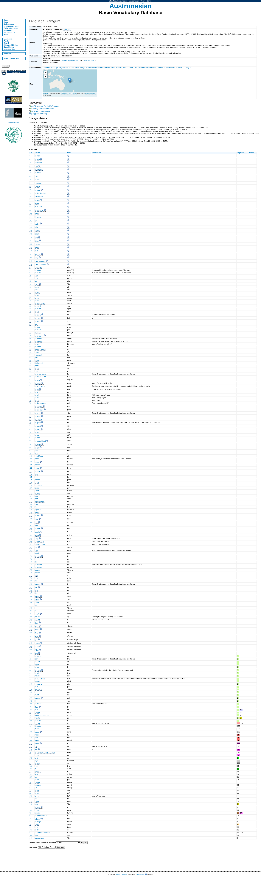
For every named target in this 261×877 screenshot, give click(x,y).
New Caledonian (159, 68)
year (36, 774)
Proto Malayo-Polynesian (70, 61)
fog (36, 507)
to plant (38, 793)
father (37, 360)
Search (6, 43)
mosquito (38, 684)
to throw (38, 444)
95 (30, 448)
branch (37, 472)
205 (30, 650)
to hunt (37, 190)
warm (37, 732)
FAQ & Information (11, 28)
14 (30, 780)
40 (30, 173)
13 (30, 284)
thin (36, 238)
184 (30, 718)
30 (30, 782)
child (37, 352)
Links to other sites (11, 26)
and (36, 758)
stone (37, 488)
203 (30, 643)
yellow (37, 230)
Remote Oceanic (146, 68)
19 (30, 785)
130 (30, 504)
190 (30, 603)
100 (30, 214)
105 (30, 220)
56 (30, 352)
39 (30, 318)
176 (30, 573)
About (6, 22)
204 (30, 646)
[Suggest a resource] (39, 114)
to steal (37, 392)
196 (30, 704)
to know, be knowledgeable (45, 753)
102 (30, 769)
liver (36, 290)
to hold (37, 430)
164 (30, 553)
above (37, 570)
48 (30, 333)
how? (37, 614)
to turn (37, 160)
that (36, 251)
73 (30, 392)
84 (30, 793)
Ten (36, 653)
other (37, 603)
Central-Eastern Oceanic (131, 68)
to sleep (38, 333)
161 (30, 544)
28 (30, 169)
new (36, 550)
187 (30, 593)
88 (30, 210)
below (37, 573)
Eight (37, 647)
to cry (37, 667)
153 (30, 746)
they (36, 593)
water (37, 224)
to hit (37, 390)
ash (36, 835)
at (35, 559)
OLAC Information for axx (40, 111)
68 (30, 186)
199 (30, 629)
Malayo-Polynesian (60, 68)
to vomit (38, 306)
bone (37, 287)
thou (36, 710)
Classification (9, 47)
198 (30, 626)
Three (37, 630)
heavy (37, 810)
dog (36, 827)
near (36, 578)
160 (30, 542)
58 (30, 358)
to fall (37, 448)
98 (30, 453)
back (37, 284)
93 (30, 441)
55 (30, 350)
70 (30, 383)
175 (30, 570)
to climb (38, 556)
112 (30, 468)
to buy (37, 435)
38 (30, 315)
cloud (37, 744)
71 (30, 386)
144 (30, 528)
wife (36, 358)
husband (38, 355)
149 (30, 692)
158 (30, 244)
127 (30, 501)
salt (36, 499)
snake (37, 459)
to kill (37, 395)
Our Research (9, 32)
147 (30, 729)
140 (30, 522)
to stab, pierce (40, 386)
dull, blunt (38, 207)
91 (30, 435)
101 (30, 830)
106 (30, 459)
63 (30, 366)
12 (30, 281)
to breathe (39, 169)
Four (36, 633)
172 (30, 556)
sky (36, 777)
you (36, 590)
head (37, 824)
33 (30, 822)
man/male (38, 183)
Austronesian (134, 1)
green (37, 796)
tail (36, 220)
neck (37, 301)
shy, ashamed (40, 544)
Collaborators (9, 24)
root (36, 477)
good (37, 553)
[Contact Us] (146, 874)
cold (36, 519)
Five (36, 636)
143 (30, 799)
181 (30, 584)
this (36, 575)
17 (30, 290)
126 (30, 227)
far (36, 581)
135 (30, 510)
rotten (37, 468)
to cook (37, 318)
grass (37, 482)
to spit (37, 312)
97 (30, 451)
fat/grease (38, 217)
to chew (38, 315)
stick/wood (39, 197)
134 (30, 726)
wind (37, 512)
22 (30, 295)
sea (36, 496)
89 (30, 429)
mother (37, 712)
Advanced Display (11, 45)
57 (30, 355)
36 (30, 312)
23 (30, 298)
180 (30, 581)
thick (36, 241)
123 (30, 493)
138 (30, 732)
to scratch (38, 406)
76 (30, 193)
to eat (37, 791)
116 (30, 480)
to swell (38, 426)
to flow (37, 493)
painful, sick (39, 542)
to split (37, 200)
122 (30, 224)
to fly (36, 830)
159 (30, 247)
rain (36, 766)
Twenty (37, 255)
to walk (37, 156)
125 (30, 499)
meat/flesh (39, 456)
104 (30, 217)
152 (30, 234)
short (37, 535)
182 (30, 701)
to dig (37, 432)
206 (30, 653)
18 (30, 662)
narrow (37, 244)
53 (30, 833)
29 (30, 303)
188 (30, 596)
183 (30, 710)
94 (30, 444)
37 (30, 791)
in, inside (38, 565)
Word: (37, 153)
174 (30, 565)
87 (30, 426)
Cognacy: (240, 153)
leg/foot (38, 772)
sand (37, 491)
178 (30, 251)
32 (30, 813)
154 (30, 535)
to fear (37, 295)
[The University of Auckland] (13, 74)
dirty (36, 276)
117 (30, 687)
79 (30, 197)
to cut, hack (39, 410)
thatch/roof (39, 363)
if (35, 608)
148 (30, 740)
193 (30, 608)
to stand (38, 347)
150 (30, 230)
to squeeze (39, 210)
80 (30, 200)
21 (30, 293)
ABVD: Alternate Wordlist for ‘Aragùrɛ (45, 106)
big (36, 746)
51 (30, 344)
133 (30, 766)
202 (30, 640)
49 (30, 336)
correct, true (39, 838)
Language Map (9, 49)
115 (30, 477)
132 (30, 507)
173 (30, 559)
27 (30, 735)
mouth (37, 782)
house (37, 676)
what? (37, 596)
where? (38, 584)
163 (30, 550)
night (37, 695)
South (175, 68)
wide (37, 247)
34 (30, 667)
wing (37, 214)
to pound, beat (40, 441)
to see (37, 180)
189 (30, 600)
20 (30, 753)
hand (37, 755)
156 (30, 237)
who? (37, 600)
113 (30, 471)
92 (30, 816)
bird (36, 451)
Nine (37, 650)
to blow (37, 516)
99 (30, 681)
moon (37, 801)
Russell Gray (140, 874)
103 (30, 456)
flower (37, 480)
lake (36, 227)
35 (30, 306)
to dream (38, 339)
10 (30, 276)
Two (36, 626)
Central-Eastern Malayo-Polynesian (80, 68)
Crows (142, 1)
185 (30, 587)
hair (36, 166)
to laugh (38, 822)
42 (30, 763)
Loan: (251, 153)
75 (30, 403)
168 (30, 804)
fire (36, 799)
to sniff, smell (40, 303)
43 (30, 324)
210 (30, 264)
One (36, 623)
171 (30, 807)
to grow (38, 423)
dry (36, 523)
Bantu (149, 1)
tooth (37, 664)
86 (30, 423)
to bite (37, 673)
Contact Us (8, 30)
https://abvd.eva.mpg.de (118, 1)
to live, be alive (40, 193)
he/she (37, 718)
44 (30, 327)
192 (30, 758)
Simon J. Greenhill (121, 874)
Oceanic (118, 68)
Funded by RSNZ (13, 122)
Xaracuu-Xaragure (185, 68)
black (37, 729)
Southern (169, 68)
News (6, 34)
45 (30, 176)
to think (37, 293)
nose (37, 735)
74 (30, 395)
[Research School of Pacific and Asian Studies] (13, 100)
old (36, 548)
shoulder (38, 785)
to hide (37, 807)
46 (30, 180)
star (36, 504)
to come (38, 656)
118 (30, 482)
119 (30, 485)
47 (30, 330)
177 (30, 575)
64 (30, 368)
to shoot (38, 383)
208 (30, 258)
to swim (38, 270)
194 (30, 614)
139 (30, 519)
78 (30, 410)
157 (30, 241)
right (36, 761)
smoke (37, 532)
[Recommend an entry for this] (68, 156)
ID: (30, 153)
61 (30, 676)
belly (37, 780)
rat (36, 769)
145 (30, 532)
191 (30, 605)
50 (30, 339)
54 (30, 183)
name (37, 366)
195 (30, 617)
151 (30, 796)
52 (30, 347)
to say (37, 368)
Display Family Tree (11, 58)
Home (6, 20)
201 (30, 636)
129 (30, 801)
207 (30, 254)
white (37, 740)
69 (30, 190)
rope (36, 371)
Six (36, 640)
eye (36, 176)
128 (30, 777)
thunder (38, 726)
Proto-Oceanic (88, 61)
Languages (8, 39)
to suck (37, 763)
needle (37, 186)
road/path (38, 267)
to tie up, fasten (40, 374)
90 (30, 432)
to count (38, 704)
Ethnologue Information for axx (42, 109)
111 (30, 738)
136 (30, 512)
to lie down (39, 336)
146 (30, 835)
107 (30, 715)
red (36, 692)
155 (30, 539)
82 (30, 207)
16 (30, 163)
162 (30, 547)
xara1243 (67, 30)
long (36, 539)
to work (37, 413)
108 (30, 462)
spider (37, 465)
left (36, 788)
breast (37, 662)
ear (36, 324)
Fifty (36, 258)
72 (30, 389)
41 (30, 673)
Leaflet (45, 93)
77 (30, 406)
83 (30, 413)
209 (30, 261)
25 (30, 301)
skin (36, 281)
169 (30, 774)
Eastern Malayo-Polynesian (104, 68)
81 (30, 203)
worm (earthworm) (42, 715)
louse (37, 462)
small (37, 234)
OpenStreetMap (90, 93)
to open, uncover (41, 816)
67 (30, 380)
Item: (69, 153)
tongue (37, 813)
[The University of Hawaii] (13, 87)
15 (30, 287)
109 (30, 684)
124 (30, 496)
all (36, 605)
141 (30, 525)
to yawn (38, 330)
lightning (38, 510)
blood (37, 298)
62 (30, 363)
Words (6, 41)
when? (37, 698)
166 (30, 838)
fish (36, 738)
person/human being (42, 833)
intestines (38, 163)
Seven (37, 643)
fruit (36, 687)
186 (30, 590)
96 (30, 827)
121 (30, 491)
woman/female (40, 350)
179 (30, 578)
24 (30, 824)
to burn (37, 529)
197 (30, 623)
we (36, 588)
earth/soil (38, 485)
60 (30, 360)
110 (30, 465)
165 (30, 721)
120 (30, 488)
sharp (37, 203)
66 (30, 374)
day (36, 804)
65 (30, 371)
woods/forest (39, 501)
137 (30, 515)
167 (30, 695)
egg (36, 453)
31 (30, 664)
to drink (38, 173)
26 (30, 166)
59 (30, 712)
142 (30, 810)
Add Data (7, 54)
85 (30, 419)
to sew (37, 380)
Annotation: (96, 153)
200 (30, 633)
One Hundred (40, 261)
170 (30, 698)
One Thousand (40, 265)
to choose (38, 419)
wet (36, 525)
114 (30, 474)
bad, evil (38, 721)
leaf (36, 474)
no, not (37, 617)
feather (37, 681)
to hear (37, 327)
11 (30, 278)
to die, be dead (40, 403)
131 (30, 743)
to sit (36, 344)
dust (36, 278)
